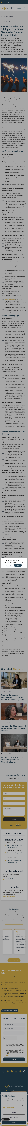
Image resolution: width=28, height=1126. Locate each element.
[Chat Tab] (14, 563)
